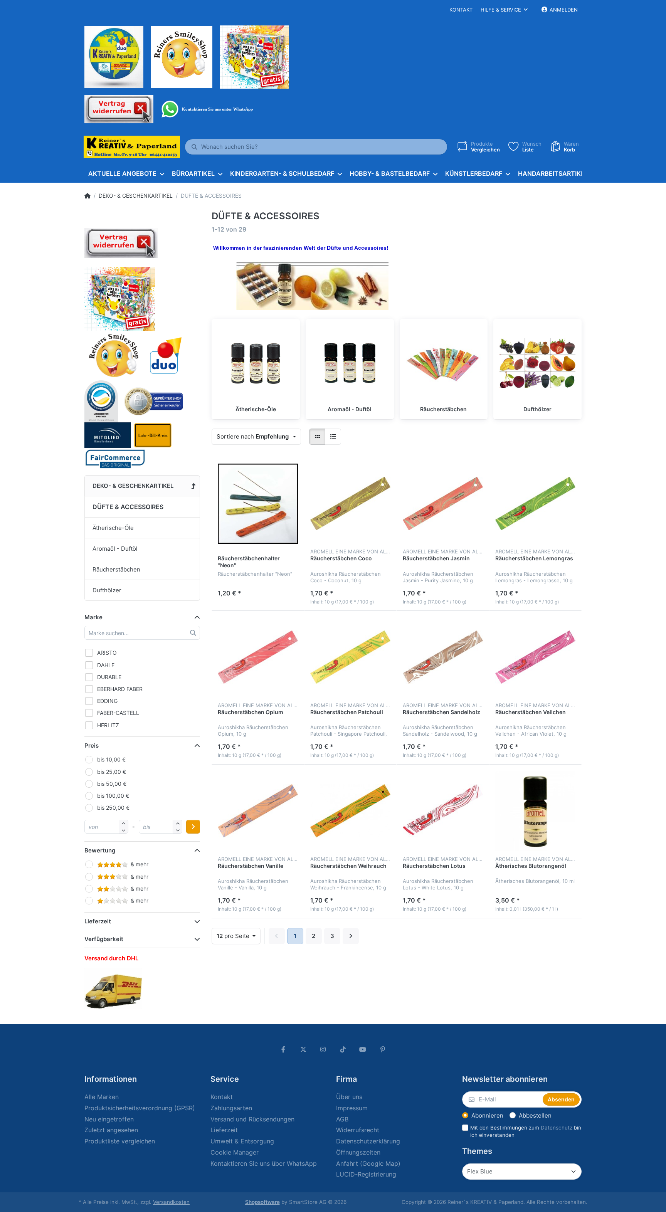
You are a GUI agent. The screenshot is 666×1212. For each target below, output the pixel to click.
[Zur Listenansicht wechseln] (333, 437)
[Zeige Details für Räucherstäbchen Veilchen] (535, 657)
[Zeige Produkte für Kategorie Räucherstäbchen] (444, 363)
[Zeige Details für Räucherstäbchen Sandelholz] (443, 657)
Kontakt (461, 10)
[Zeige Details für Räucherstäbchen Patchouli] (350, 657)
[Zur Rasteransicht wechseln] (317, 437)
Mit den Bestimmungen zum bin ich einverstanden (525, 1131)
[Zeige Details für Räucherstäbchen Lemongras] (535, 504)
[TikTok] (343, 1049)
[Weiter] (351, 936)
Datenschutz (556, 1128)
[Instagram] (322, 1049)
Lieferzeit (97, 921)
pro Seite (234, 936)
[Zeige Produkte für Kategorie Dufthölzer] (537, 363)
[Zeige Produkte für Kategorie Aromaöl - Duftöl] (350, 363)
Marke (93, 617)
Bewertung (99, 850)
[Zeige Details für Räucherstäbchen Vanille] (258, 811)
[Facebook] (283, 1049)
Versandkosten (171, 1202)
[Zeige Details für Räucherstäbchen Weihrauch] (350, 811)
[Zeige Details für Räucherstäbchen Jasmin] (443, 504)
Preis (91, 745)
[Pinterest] (382, 1049)
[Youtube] (363, 1049)
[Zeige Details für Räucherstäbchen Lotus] (443, 811)
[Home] (87, 196)
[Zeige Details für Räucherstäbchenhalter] (258, 504)
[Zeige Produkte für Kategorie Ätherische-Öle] (256, 363)
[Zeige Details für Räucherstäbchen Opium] (258, 657)
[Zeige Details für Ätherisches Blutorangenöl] (535, 811)
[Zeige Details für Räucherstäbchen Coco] (350, 504)
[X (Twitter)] (303, 1049)
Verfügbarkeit (103, 939)
